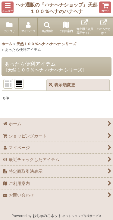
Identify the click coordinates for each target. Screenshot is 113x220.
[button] (8, 7)
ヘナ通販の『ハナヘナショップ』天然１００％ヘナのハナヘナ (57, 8)
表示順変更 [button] (64, 84)
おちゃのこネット (47, 215)
